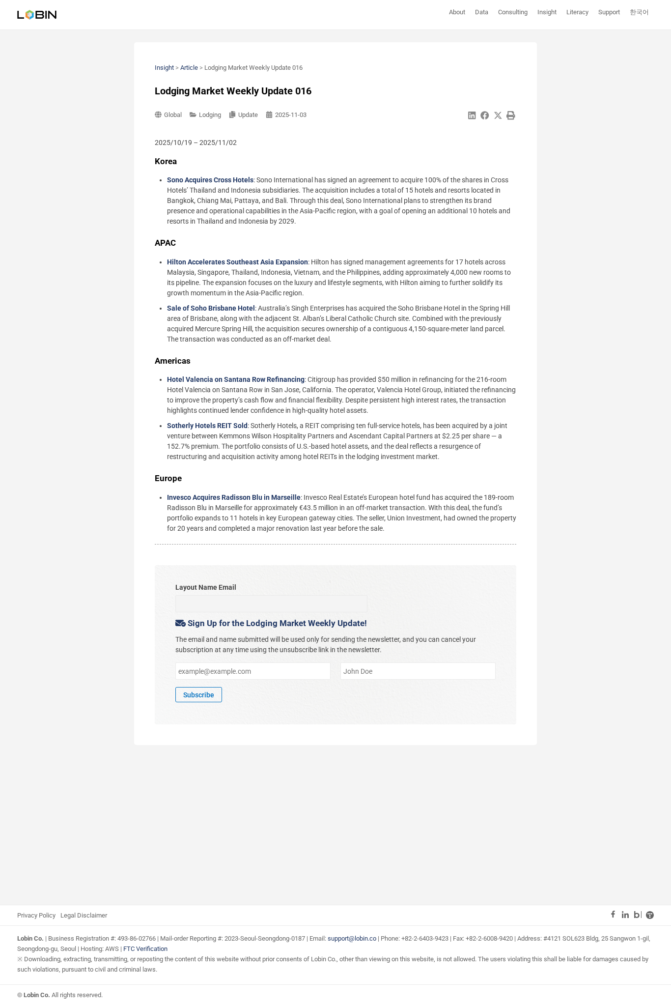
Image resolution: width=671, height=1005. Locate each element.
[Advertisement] (335, 823)
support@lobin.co (352, 938)
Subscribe (198, 695)
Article (189, 67)
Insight (547, 12)
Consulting (513, 12)
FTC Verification (145, 948)
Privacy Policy (36, 915)
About (457, 12)
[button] (472, 116)
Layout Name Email (205, 587)
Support (609, 12)
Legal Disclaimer (83, 915)
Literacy (577, 12)
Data (481, 12)
